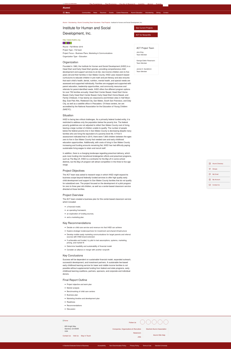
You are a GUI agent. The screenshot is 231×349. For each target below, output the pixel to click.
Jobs (139, 337)
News (95, 12)
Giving (158, 12)
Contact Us (67, 335)
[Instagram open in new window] (154, 322)
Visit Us (76, 335)
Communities (86, 12)
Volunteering (149, 12)
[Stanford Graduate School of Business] (70, 4)
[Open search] (165, 3)
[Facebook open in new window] (148, 322)
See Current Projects (144, 27)
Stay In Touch (86, 335)
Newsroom (137, 333)
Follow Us (132, 322)
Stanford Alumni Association (156, 329)
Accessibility (102, 345)
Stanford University (161, 345)
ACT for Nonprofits (143, 34)
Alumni (66, 7)
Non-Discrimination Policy (118, 345)
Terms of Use (147, 345)
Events (111, 12)
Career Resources (122, 12)
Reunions (103, 12)
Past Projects (106, 22)
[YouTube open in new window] (160, 322)
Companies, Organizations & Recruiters (127, 329)
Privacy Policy (135, 345)
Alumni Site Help (159, 335)
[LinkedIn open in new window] (166, 322)
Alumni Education (136, 12)
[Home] (65, 321)
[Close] (206, 174)
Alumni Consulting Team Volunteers (89, 22)
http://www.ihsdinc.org (72, 39)
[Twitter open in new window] (142, 322)
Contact (165, 12)
